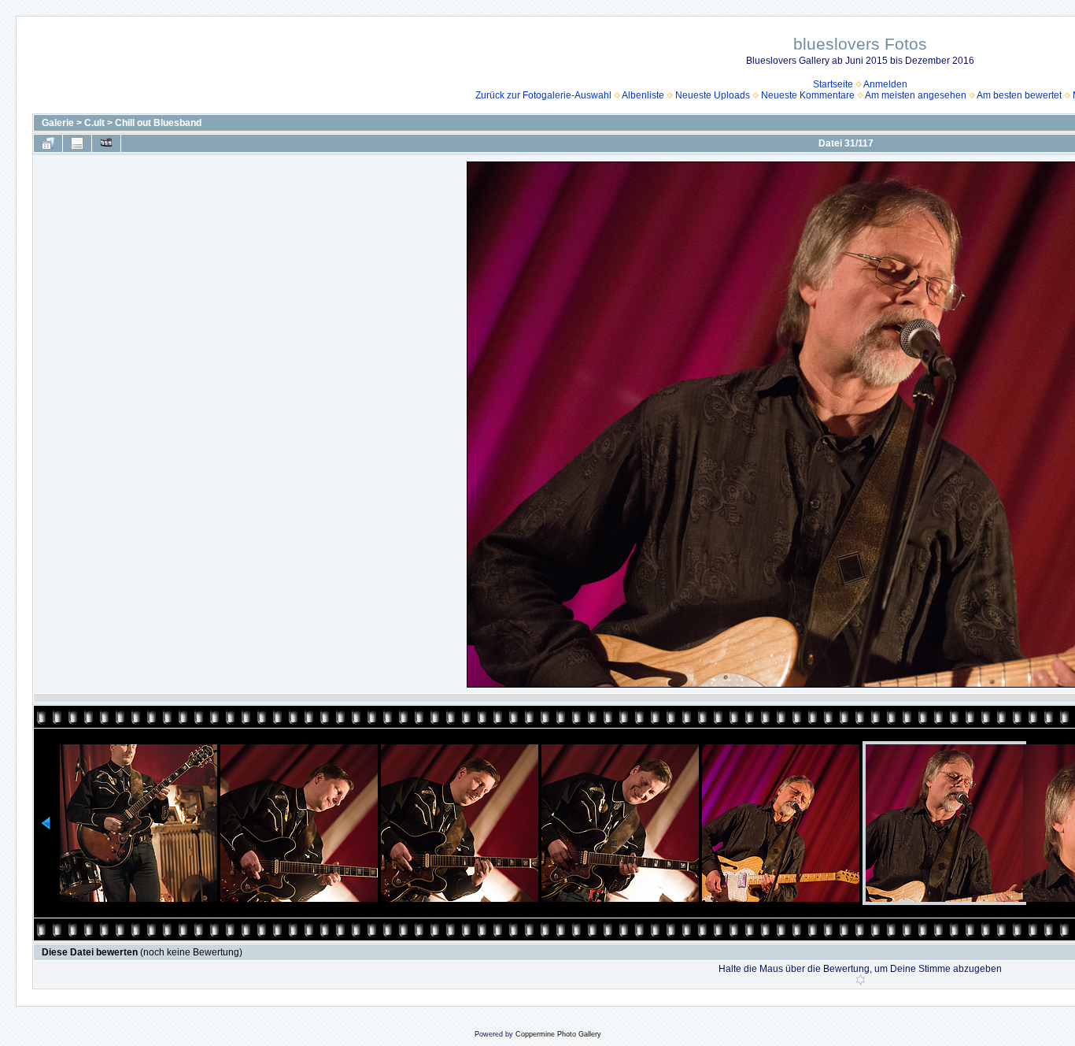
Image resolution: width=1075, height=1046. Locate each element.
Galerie (58, 122)
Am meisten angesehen (915, 95)
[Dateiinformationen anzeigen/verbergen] (77, 143)
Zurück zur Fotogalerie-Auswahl (543, 95)
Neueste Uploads (712, 95)
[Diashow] (106, 143)
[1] (860, 979)
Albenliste (643, 95)
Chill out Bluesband (158, 122)
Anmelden (885, 84)
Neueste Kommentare (808, 95)
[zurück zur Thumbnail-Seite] (48, 143)
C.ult (94, 122)
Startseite (833, 84)
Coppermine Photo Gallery (558, 1034)
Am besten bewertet (1019, 95)
